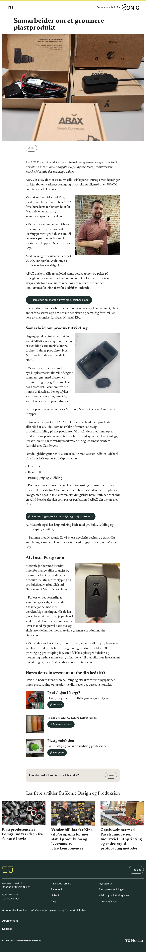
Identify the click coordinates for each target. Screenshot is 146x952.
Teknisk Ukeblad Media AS (28, 941)
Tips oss (136, 869)
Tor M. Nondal (10, 898)
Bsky (53, 901)
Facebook (57, 889)
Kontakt (7, 928)
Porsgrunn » (58, 752)
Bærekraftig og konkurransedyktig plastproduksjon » (62, 516)
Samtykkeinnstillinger (111, 889)
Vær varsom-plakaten (47, 910)
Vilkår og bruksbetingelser (114, 895)
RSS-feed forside (61, 883)
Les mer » (57, 704)
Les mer (111, 775)
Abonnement (10, 920)
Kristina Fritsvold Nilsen (16, 887)
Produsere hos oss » (62, 724)
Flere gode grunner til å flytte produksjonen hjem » (61, 300)
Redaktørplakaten (75, 910)
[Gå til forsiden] (10, 7)
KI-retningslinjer (108, 901)
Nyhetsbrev (105, 883)
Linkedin (55, 895)
